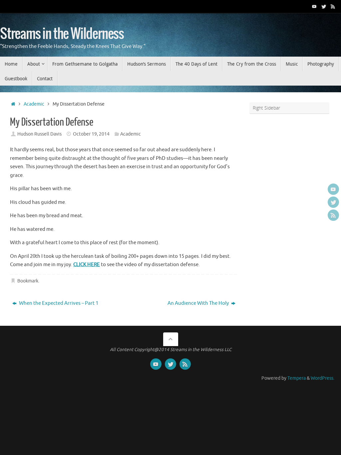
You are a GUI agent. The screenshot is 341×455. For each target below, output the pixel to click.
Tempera (296, 378)
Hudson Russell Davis (39, 134)
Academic (34, 104)
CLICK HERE (86, 264)
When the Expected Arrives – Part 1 (58, 303)
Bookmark (27, 281)
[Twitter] (323, 6)
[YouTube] (314, 6)
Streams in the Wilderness (62, 34)
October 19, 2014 (91, 134)
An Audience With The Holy (199, 303)
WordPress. (322, 378)
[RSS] (333, 6)
